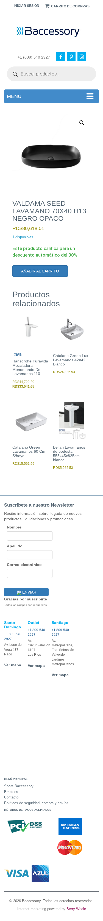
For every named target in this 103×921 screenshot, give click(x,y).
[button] (82, 123)
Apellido (15, 546)
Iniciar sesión (26, 6)
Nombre (14, 527)
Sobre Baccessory (19, 786)
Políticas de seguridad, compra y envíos (36, 803)
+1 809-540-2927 (13, 636)
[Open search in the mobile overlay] (51, 74)
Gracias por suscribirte (25, 599)
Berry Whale (76, 909)
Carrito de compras (70, 6)
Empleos (11, 792)
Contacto (11, 797)
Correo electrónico (24, 564)
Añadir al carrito (40, 271)
